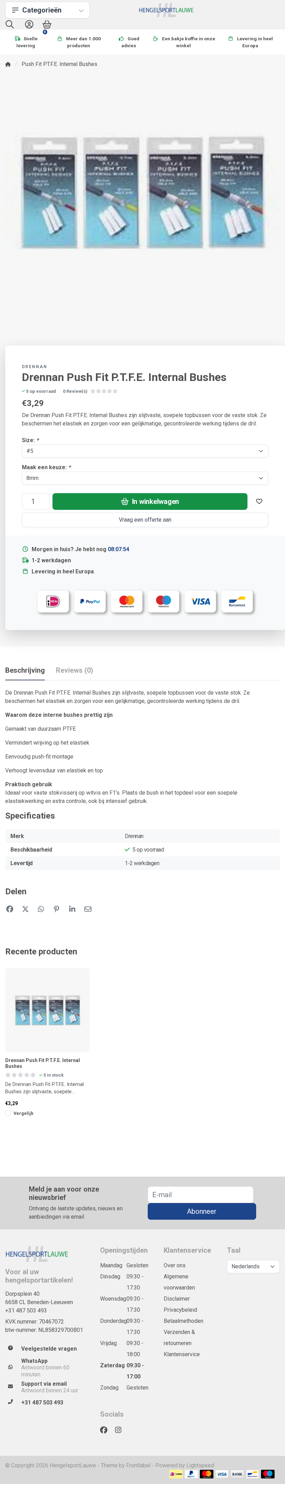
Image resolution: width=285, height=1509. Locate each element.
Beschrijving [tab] (25, 670)
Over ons (175, 1265)
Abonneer (202, 1211)
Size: (30, 440)
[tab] (74, 671)
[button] (9, 25)
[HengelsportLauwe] (166, 10)
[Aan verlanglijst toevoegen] (259, 501)
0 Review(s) (75, 391)
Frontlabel (138, 1465)
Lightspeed (200, 1465)
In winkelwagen (154, 501)
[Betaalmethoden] (176, 1474)
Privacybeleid (180, 1310)
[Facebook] (106, 1430)
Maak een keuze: (46, 467)
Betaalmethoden (183, 1321)
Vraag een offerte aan (145, 519)
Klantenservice (182, 1354)
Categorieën (42, 10)
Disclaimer (177, 1298)
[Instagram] (121, 1430)
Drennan (34, 366)
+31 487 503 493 (26, 1310)
